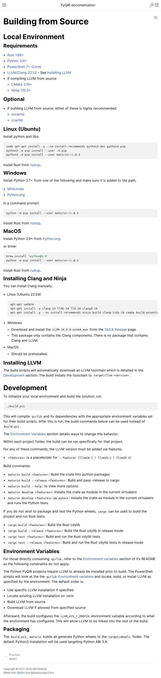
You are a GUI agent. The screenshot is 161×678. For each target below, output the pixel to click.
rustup (35, 165)
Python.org (16, 195)
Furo (51, 672)
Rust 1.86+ (15, 55)
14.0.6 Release (115, 329)
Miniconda (15, 189)
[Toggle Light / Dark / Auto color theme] (151, 5)
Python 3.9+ (17, 61)
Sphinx (21, 672)
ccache (17, 120)
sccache (17, 114)
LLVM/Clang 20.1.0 (22, 72)
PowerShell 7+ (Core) (24, 67)
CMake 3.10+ (21, 84)
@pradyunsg (38, 672)
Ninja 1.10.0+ (21, 90)
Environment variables (100, 559)
